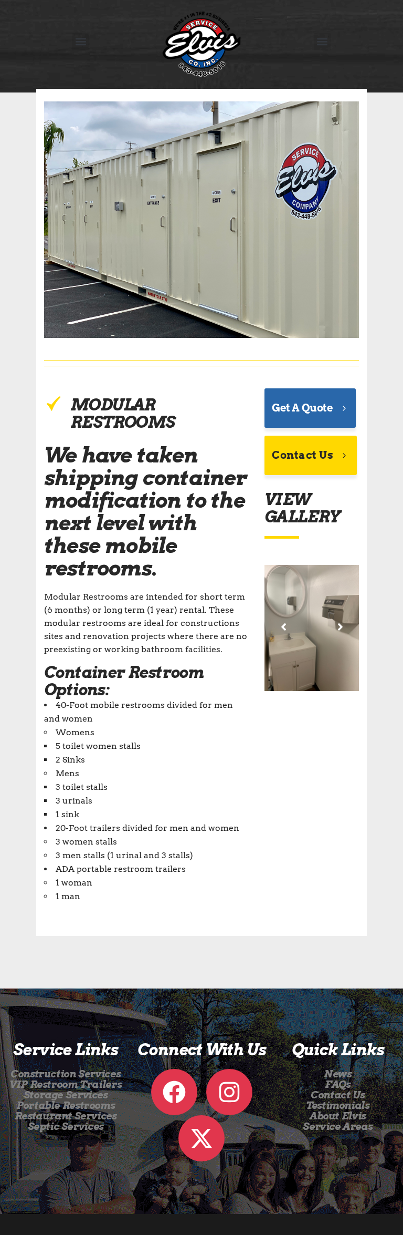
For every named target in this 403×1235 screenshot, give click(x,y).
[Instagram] (229, 1092)
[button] (80, 41)
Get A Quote (302, 408)
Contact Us (302, 455)
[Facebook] (174, 1092)
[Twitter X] (201, 1138)
